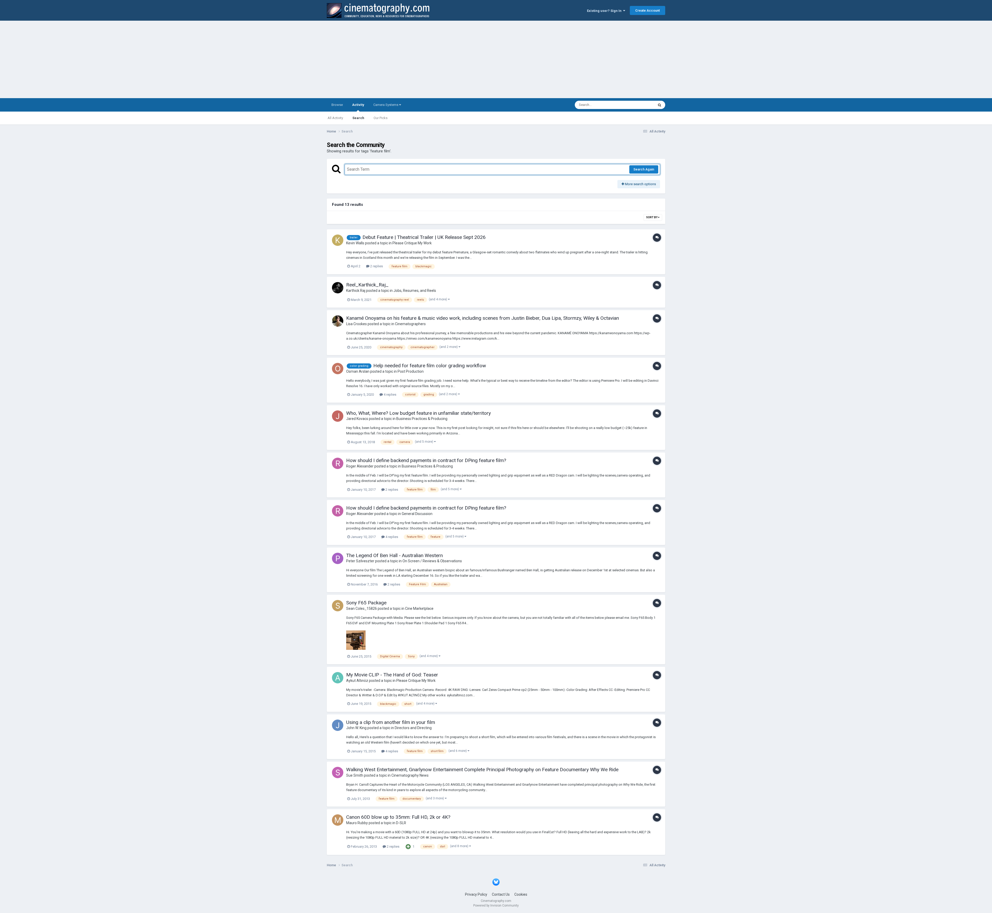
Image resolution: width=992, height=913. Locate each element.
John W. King (356, 728)
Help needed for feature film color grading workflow (429, 366)
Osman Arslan (357, 371)
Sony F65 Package (366, 603)
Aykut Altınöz (357, 680)
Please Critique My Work (412, 243)
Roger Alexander (360, 466)
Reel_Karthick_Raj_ (367, 285)
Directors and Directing (413, 728)
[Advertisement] (496, 59)
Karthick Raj (355, 290)
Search (358, 118)
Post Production (411, 371)
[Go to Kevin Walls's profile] (337, 240)
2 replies (376, 266)
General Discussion (417, 514)
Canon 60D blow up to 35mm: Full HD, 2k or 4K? (398, 817)
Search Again (643, 169)
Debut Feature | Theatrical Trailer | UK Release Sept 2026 (424, 237)
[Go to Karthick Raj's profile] (337, 287)
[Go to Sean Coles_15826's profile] (337, 605)
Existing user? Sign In (605, 11)
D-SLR (401, 823)
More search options (640, 184)
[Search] (659, 105)
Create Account (647, 10)
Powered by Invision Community (496, 905)
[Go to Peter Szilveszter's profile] (337, 558)
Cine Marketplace (419, 608)
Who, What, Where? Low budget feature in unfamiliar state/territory (418, 413)
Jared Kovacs (357, 419)
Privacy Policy (476, 894)
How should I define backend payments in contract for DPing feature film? (426, 460)
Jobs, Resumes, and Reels (414, 290)
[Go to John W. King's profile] (337, 725)
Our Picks (381, 118)
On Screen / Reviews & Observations (432, 561)
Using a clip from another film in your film (390, 722)
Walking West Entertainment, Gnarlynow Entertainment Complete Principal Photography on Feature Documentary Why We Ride (482, 769)
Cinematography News (410, 775)
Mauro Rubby (357, 823)
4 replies (389, 394)
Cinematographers (410, 324)
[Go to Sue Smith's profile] (337, 772)
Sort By (652, 217)
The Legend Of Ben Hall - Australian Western (394, 555)
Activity (358, 105)
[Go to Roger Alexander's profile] (337, 463)
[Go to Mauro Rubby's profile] (337, 820)
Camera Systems (386, 105)
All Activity (335, 118)
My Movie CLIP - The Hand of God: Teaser (392, 675)
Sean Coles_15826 (361, 608)
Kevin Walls (355, 243)
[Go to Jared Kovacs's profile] (337, 416)
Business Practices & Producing (421, 419)
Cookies (520, 894)
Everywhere (638, 105)
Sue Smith (354, 775)
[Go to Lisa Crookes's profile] (337, 321)
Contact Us (501, 894)
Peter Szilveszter (360, 561)
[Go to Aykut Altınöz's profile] (337, 677)
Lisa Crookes (356, 324)
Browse (337, 105)
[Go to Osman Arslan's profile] (337, 368)
